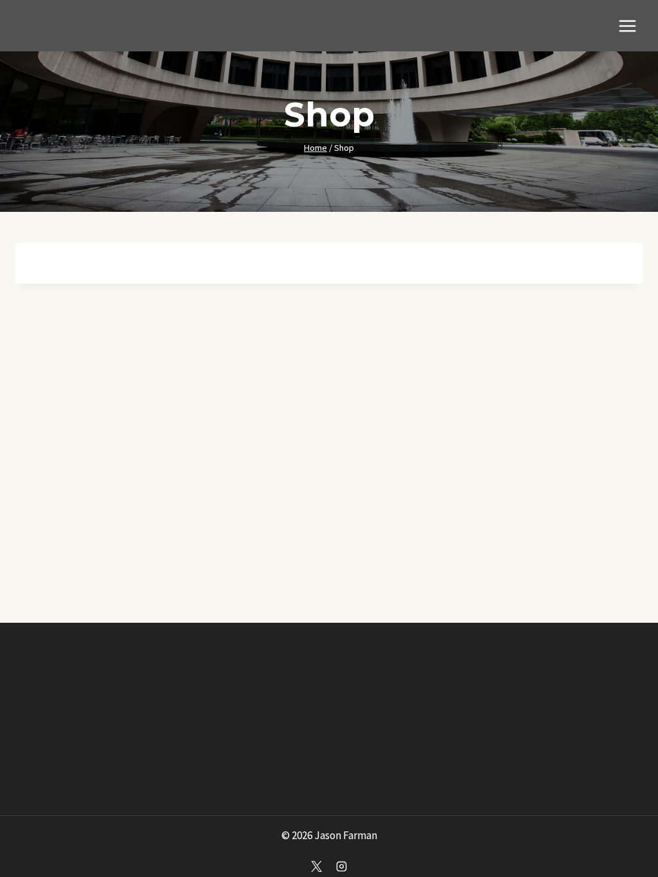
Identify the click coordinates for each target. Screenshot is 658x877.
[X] (316, 866)
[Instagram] (342, 866)
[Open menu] (627, 25)
